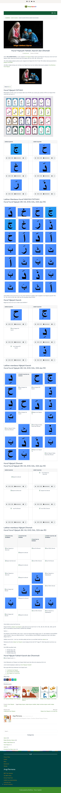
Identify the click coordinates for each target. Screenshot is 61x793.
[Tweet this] (7, 680)
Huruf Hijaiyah (11, 704)
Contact (5, 759)
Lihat (10, 86)
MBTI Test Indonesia (8, 773)
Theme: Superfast (38, 790)
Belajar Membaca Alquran (9, 740)
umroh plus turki (7, 782)
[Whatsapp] (15, 680)
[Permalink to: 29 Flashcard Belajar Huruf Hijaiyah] (12, 692)
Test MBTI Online (7, 775)
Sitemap (5, 766)
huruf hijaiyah (28, 56)
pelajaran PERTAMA (8, 62)
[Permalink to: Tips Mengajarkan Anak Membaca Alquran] (30, 692)
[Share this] (5, 680)
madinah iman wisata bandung (10, 780)
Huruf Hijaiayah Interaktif (26, 665)
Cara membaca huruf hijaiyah (13, 671)
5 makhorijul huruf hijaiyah (12, 670)
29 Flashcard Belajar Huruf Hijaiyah (12, 698)
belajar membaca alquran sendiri (44, 704)
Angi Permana (17, 716)
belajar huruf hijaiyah (17, 642)
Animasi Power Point (8, 778)
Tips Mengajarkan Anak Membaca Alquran (30, 699)
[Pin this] (10, 680)
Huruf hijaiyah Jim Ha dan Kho (13, 673)
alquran (44, 639)
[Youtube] (31, 1)
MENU (54, 13)
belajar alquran (22, 704)
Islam (5, 747)
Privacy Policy (7, 757)
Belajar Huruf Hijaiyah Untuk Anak (48, 698)
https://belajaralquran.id (28, 716)
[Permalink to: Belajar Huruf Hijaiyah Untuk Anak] (48, 692)
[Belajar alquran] (30, 6)
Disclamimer (6, 764)
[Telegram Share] (13, 680)
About (5, 761)
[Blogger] (34, 1)
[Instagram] (29, 1)
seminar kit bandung (8, 784)
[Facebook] (27, 1)
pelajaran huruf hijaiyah (16, 626)
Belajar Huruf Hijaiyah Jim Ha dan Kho (49, 710)
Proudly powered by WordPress (26, 790)
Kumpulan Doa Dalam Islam (10, 749)
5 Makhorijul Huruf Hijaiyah (9, 710)
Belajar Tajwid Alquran (8, 742)
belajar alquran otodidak (31, 704)
